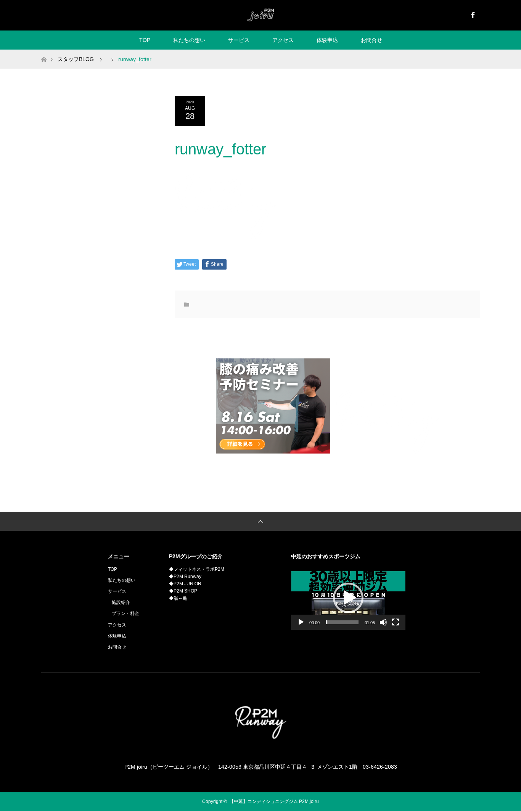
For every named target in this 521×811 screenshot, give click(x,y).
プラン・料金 (125, 613)
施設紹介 (121, 602)
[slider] (342, 622)
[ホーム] (43, 52)
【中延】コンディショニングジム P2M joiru (274, 801)
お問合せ (371, 40)
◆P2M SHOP (183, 591)
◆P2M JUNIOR (185, 583)
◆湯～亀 (178, 598)
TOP (144, 40)
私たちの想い (189, 40)
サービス (238, 40)
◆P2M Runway (185, 576)
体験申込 (327, 40)
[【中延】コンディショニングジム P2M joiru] (260, 14)
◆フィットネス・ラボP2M (196, 569)
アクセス (283, 40)
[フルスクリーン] (395, 622)
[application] (348, 598)
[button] (348, 598)
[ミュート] (383, 622)
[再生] (301, 622)
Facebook (472, 13)
